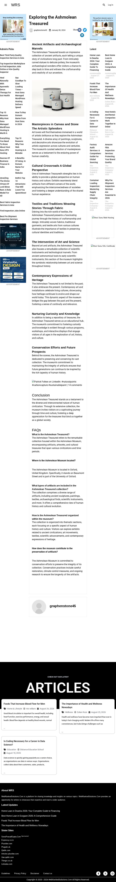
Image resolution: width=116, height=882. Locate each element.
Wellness (69, 712)
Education (11, 749)
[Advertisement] (58, 639)
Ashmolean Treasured (43, 215)
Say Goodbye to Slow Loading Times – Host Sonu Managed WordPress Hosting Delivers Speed (20, 92)
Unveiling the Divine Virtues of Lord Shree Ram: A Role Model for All (5, 187)
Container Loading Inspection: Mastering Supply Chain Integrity (95, 189)
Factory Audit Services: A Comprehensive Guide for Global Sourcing (97, 153)
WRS (15, 5)
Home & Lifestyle (14, 709)
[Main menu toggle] (5, 5)
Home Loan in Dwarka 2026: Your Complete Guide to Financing (30, 811)
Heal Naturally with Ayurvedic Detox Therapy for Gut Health (5, 87)
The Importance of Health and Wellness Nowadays (24, 825)
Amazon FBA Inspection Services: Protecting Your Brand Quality (110, 153)
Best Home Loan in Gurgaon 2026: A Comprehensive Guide (28, 816)
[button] (104, 5)
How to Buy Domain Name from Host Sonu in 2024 (20, 118)
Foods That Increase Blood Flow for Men (24, 703)
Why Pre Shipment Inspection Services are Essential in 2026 (110, 189)
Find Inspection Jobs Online (12, 211)
